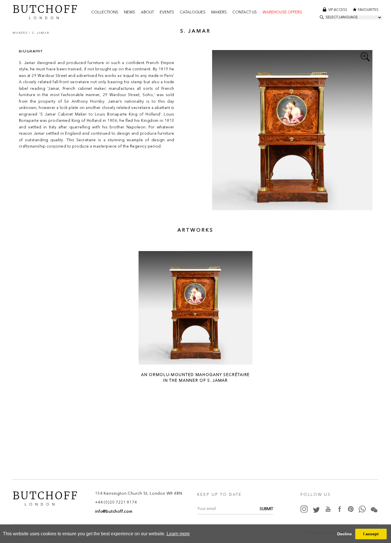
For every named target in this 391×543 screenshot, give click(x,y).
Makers (219, 12)
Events (167, 12)
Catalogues (193, 12)
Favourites (368, 10)
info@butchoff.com (114, 512)
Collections (104, 12)
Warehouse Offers (282, 12)
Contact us (244, 12)
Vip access (338, 10)
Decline (344, 534)
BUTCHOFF (45, 11)
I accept (371, 534)
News (129, 12)
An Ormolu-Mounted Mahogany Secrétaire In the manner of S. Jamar (195, 377)
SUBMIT (266, 509)
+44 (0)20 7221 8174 (116, 503)
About (147, 12)
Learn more (178, 533)
